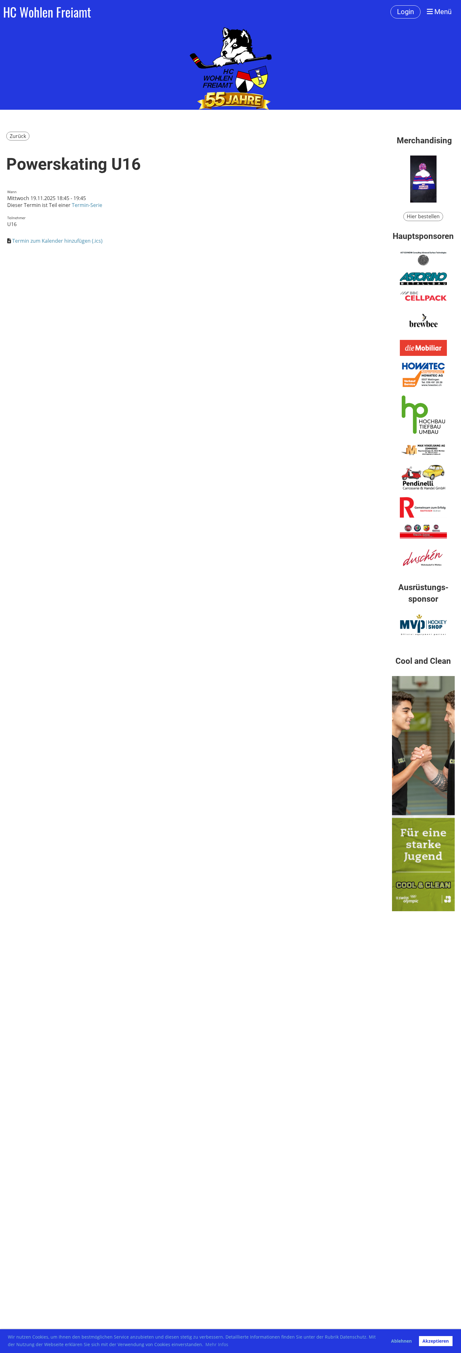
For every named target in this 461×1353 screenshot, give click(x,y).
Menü (442, 12)
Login (405, 12)
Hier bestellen (423, 216)
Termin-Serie (87, 205)
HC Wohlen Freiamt (47, 12)
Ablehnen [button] (401, 1341)
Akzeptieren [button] (435, 1341)
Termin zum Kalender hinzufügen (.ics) (57, 240)
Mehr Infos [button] (216, 1344)
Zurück (18, 136)
